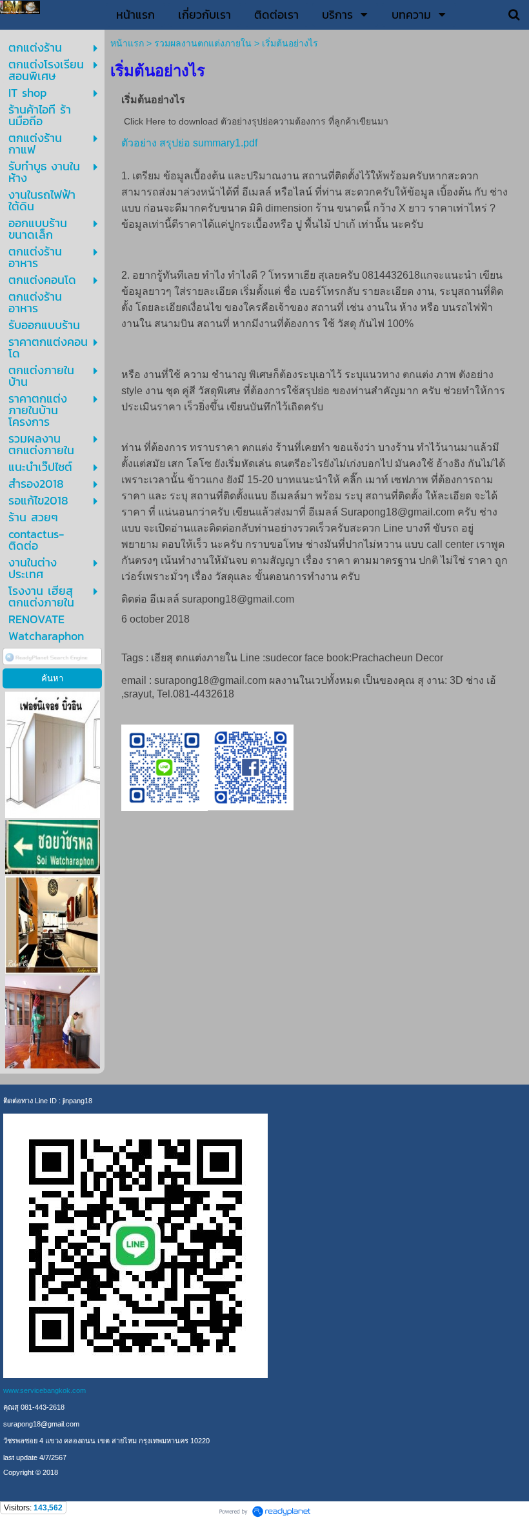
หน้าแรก (127, 43)
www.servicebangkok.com (44, 1390)
